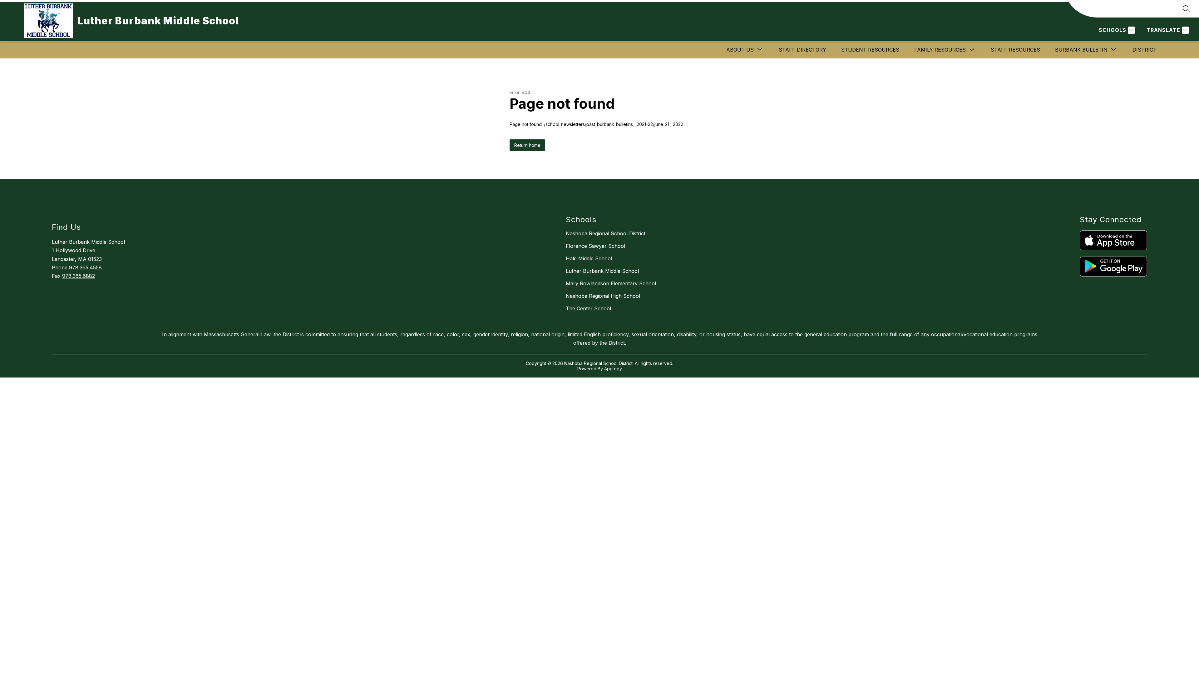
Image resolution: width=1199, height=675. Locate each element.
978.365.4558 (85, 267)
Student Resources (870, 50)
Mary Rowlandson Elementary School (611, 283)
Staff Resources (1015, 50)
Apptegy (613, 368)
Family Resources (940, 50)
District (1144, 50)
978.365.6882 (78, 276)
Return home (527, 145)
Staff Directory (802, 50)
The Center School (588, 308)
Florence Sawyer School (595, 246)
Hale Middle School (589, 258)
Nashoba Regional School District (605, 233)
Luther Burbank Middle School (602, 271)
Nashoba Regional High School (603, 296)
